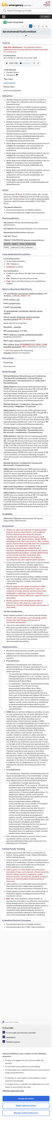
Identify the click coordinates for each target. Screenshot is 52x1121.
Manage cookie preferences (26, 1113)
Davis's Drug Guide (15, 22)
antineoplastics (10, 83)
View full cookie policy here (13, 1091)
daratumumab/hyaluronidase (19, 31)
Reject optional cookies (26, 1106)
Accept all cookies (26, 1098)
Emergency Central (17, 4)
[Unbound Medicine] (47, 4)
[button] (45, 16)
